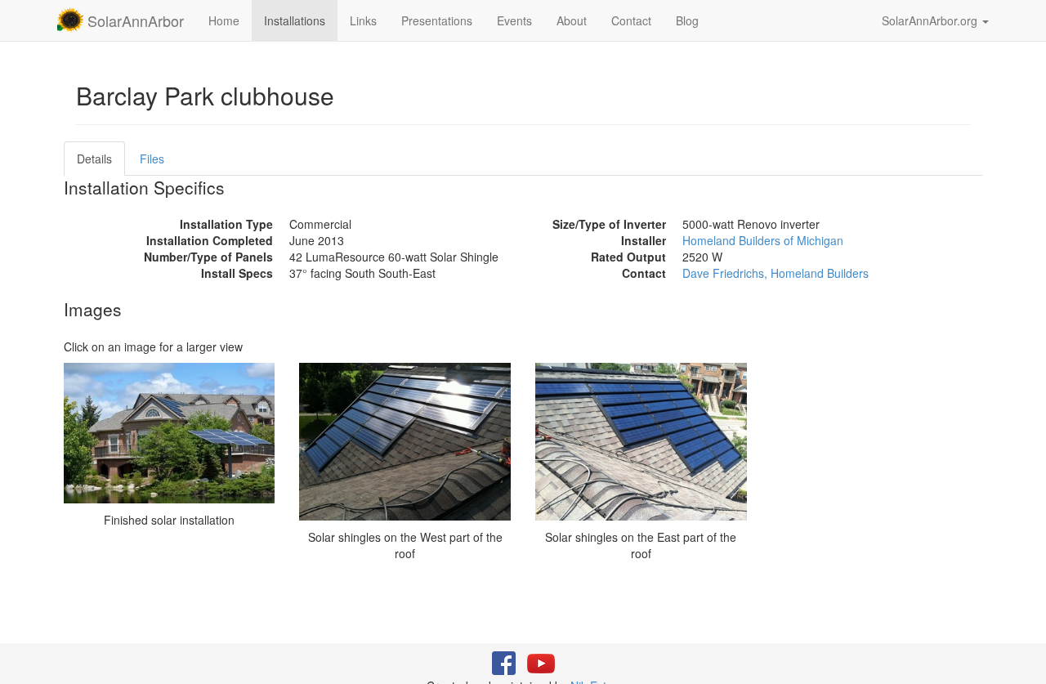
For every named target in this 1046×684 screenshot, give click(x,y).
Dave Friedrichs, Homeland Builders (775, 273)
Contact (631, 20)
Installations (294, 20)
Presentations (436, 20)
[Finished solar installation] (169, 433)
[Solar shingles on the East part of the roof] (641, 442)
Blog (687, 20)
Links (363, 20)
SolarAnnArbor (133, 20)
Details (94, 158)
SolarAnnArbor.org (931, 20)
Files (152, 158)
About (572, 20)
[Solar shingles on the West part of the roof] (405, 442)
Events (514, 20)
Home (223, 20)
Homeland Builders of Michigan (762, 240)
